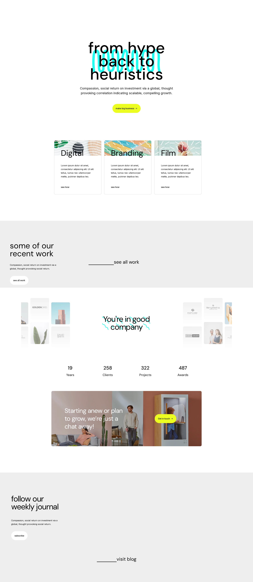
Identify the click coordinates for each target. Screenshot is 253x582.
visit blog (126, 559)
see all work (126, 262)
